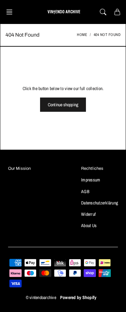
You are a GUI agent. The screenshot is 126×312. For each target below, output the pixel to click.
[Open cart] (117, 12)
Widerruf (88, 214)
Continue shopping (63, 105)
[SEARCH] (103, 12)
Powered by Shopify (78, 297)
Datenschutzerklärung (99, 203)
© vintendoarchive (41, 297)
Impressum (90, 180)
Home (82, 34)
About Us (89, 225)
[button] (11, 12)
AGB (85, 191)
